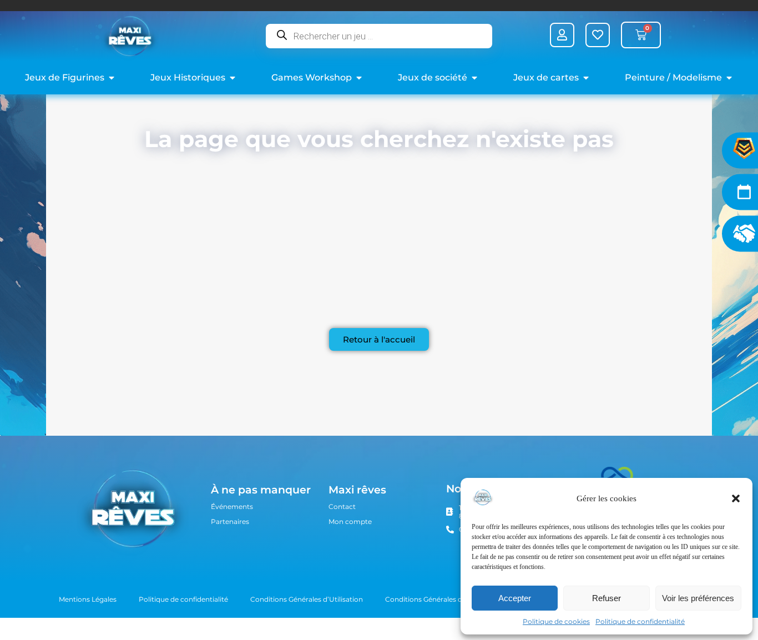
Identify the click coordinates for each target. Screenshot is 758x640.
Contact (342, 506)
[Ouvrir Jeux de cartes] (586, 77)
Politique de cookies (556, 621)
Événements (232, 506)
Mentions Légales (88, 599)
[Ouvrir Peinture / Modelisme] (729, 77)
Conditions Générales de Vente (436, 599)
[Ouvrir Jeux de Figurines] (111, 77)
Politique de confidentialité (640, 621)
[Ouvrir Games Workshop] (359, 77)
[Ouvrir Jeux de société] (474, 77)
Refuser (606, 598)
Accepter (514, 598)
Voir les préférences (698, 598)
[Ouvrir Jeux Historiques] (232, 77)
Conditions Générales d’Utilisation (306, 599)
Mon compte (350, 521)
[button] (735, 498)
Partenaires (230, 521)
